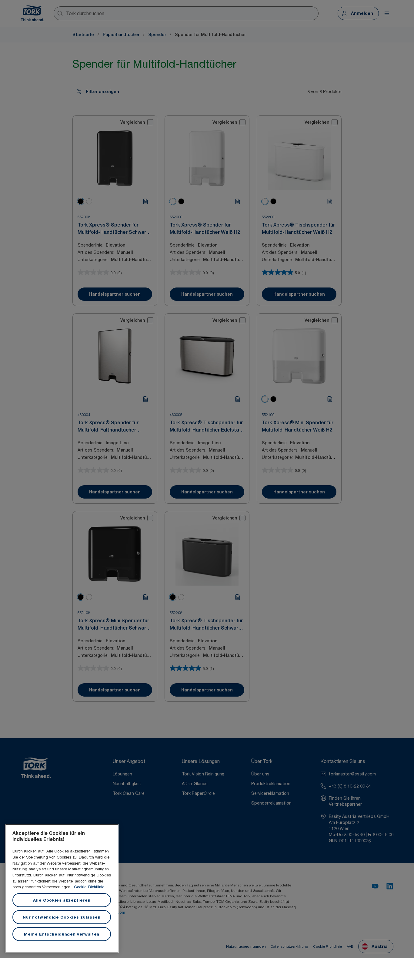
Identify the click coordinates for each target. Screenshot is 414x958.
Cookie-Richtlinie (89, 886)
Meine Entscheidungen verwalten (61, 934)
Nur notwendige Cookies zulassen (61, 917)
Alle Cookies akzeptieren (62, 900)
